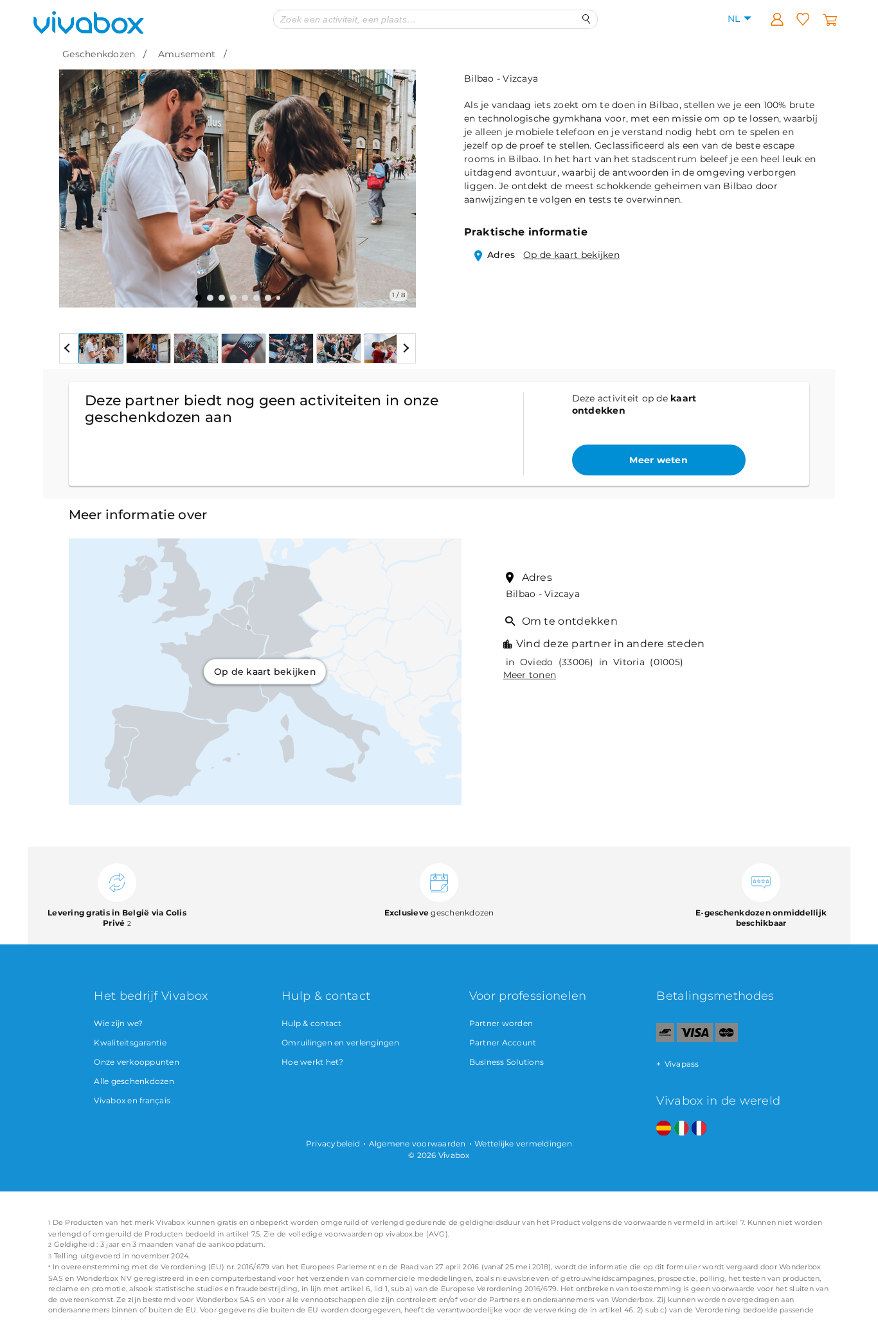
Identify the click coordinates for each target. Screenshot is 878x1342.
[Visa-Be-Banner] (694, 1039)
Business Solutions (506, 1062)
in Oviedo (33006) (548, 662)
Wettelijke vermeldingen (523, 1143)
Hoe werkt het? (313, 1062)
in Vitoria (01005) (639, 662)
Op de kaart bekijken (571, 255)
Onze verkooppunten (136, 1062)
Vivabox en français (132, 1100)
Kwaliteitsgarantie (130, 1042)
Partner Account (503, 1042)
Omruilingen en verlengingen (340, 1042)
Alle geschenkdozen (134, 1081)
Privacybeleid (333, 1143)
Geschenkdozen (98, 54)
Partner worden (501, 1023)
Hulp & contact (312, 1023)
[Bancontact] (665, 1039)
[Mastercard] (726, 1039)
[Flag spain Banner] (663, 1129)
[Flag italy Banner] (681, 1129)
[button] (76, 178)
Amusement (186, 54)
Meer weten (658, 460)
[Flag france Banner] (699, 1129)
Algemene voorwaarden (417, 1143)
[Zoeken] (586, 19)
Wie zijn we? (118, 1023)
